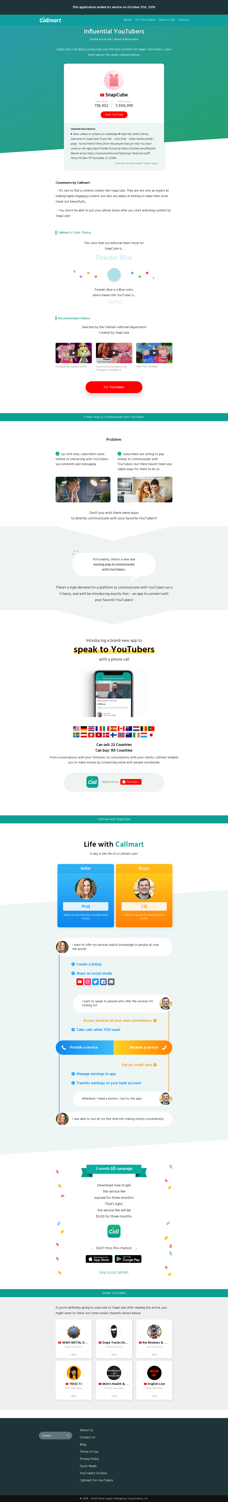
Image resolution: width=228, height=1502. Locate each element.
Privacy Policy (89, 1459)
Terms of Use (89, 1452)
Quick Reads (88, 1466)
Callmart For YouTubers (96, 1480)
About (128, 20)
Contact (183, 20)
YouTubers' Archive (93, 1473)
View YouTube (114, 114)
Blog (83, 1444)
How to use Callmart (114, 1272)
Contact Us (87, 1437)
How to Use (167, 20)
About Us (86, 1430)
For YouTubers (145, 20)
